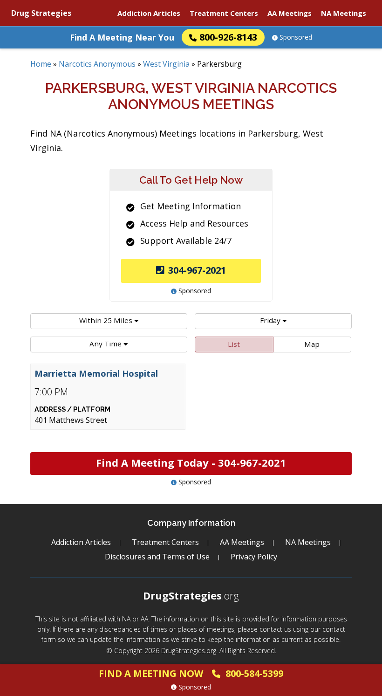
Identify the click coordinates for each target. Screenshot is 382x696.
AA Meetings (289, 13)
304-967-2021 (197, 270)
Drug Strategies (41, 13)
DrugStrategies (191, 595)
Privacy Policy (254, 556)
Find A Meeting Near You (122, 37)
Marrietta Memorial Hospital (96, 373)
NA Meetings (343, 13)
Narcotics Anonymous (97, 64)
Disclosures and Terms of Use (157, 556)
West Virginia (166, 64)
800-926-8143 (228, 37)
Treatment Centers (224, 13)
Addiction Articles (148, 13)
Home (40, 64)
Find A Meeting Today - (191, 462)
